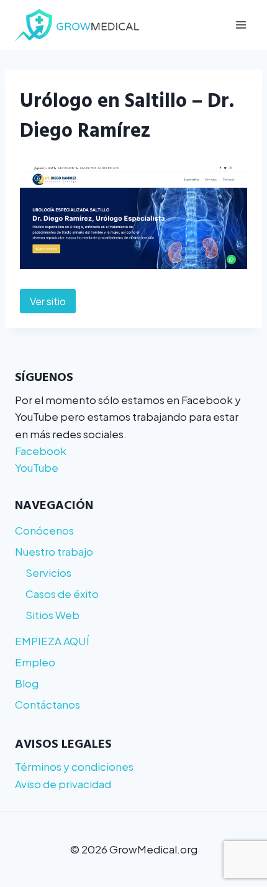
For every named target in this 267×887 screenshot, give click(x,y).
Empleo (35, 662)
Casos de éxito (62, 593)
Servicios (48, 572)
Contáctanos (47, 704)
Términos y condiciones (74, 766)
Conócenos (44, 530)
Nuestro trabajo (54, 551)
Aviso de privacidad (63, 784)
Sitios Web (52, 615)
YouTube (36, 467)
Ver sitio (48, 301)
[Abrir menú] (240, 24)
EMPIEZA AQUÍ (52, 641)
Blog (26, 683)
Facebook (40, 450)
